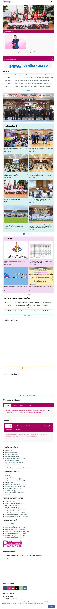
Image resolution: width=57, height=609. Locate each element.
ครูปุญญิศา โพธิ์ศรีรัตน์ (11, 435)
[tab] (7, 405)
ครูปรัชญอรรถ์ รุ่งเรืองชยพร (30, 437)
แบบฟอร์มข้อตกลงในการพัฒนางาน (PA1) (15, 486)
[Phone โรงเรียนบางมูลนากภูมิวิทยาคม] (21, 588)
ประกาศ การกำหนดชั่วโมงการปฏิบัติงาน (14, 492)
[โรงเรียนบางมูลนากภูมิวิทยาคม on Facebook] (5, 588)
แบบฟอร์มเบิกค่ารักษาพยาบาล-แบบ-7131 (15, 513)
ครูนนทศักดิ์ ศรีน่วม (17, 437)
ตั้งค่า (42, 603)
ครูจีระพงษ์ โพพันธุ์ (36, 435)
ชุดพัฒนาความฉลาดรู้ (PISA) (12, 464)
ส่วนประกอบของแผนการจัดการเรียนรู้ (14, 462)
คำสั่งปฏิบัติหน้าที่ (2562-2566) (12, 485)
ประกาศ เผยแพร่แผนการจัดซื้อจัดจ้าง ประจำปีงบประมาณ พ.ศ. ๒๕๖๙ (31, 305)
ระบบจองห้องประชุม (9, 526)
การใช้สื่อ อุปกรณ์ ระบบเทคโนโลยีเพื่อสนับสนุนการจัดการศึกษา (19, 468)
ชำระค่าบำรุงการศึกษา (10, 501)
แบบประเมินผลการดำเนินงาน (12, 505)
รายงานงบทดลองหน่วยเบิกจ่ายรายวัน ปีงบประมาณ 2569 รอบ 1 (30, 308)
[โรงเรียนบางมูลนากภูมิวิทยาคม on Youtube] (13, 588)
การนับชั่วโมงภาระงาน (10, 490)
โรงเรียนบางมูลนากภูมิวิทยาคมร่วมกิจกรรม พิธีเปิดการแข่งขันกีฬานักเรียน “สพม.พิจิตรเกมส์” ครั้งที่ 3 (15, 225)
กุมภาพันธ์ (15, 410)
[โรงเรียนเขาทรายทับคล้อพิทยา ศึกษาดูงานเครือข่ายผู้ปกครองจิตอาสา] (28, 107)
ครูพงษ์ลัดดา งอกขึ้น (24, 435)
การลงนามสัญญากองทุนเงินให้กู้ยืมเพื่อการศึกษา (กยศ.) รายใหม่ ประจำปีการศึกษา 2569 (39, 200)
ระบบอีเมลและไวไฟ (9, 524)
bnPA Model (8, 475)
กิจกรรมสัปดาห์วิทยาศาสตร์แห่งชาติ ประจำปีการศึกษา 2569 (15, 149)
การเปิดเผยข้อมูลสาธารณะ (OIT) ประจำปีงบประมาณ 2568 (15, 287)
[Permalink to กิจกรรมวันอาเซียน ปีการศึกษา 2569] (16, 189)
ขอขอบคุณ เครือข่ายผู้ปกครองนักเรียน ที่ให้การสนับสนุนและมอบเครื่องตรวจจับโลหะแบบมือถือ (41, 149)
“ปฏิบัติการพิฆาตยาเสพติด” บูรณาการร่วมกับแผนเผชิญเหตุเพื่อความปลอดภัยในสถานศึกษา (16, 174)
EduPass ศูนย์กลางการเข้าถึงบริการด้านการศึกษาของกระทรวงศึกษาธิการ (32, 75)
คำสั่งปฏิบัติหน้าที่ (9, 483)
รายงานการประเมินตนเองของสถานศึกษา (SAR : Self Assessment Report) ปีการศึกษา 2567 (40, 287)
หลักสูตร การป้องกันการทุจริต (12, 460)
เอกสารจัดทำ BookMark (11, 453)
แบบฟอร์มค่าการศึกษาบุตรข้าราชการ (13, 507)
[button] (28, 17)
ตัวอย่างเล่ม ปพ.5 (9, 451)
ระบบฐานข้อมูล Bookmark (11, 454)
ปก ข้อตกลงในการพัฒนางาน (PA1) (13, 488)
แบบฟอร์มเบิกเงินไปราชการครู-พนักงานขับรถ (16, 515)
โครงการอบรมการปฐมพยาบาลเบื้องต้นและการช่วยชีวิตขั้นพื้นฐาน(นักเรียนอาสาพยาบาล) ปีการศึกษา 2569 (40, 174)
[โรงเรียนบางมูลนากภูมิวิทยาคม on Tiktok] (17, 588)
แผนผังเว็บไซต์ (6, 559)
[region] (28, 17)
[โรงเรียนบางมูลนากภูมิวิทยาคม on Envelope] (25, 588)
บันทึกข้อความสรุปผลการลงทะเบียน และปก (15, 458)
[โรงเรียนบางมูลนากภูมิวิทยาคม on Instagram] (9, 588)
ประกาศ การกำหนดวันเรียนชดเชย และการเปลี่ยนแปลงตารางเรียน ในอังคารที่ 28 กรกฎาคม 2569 (33, 86)
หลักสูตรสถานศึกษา (9, 466)
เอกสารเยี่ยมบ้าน (9, 494)
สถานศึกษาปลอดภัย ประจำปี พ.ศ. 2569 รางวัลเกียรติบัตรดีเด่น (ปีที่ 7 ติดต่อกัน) (33, 78)
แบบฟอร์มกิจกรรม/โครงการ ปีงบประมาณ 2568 (16, 517)
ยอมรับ (51, 606)
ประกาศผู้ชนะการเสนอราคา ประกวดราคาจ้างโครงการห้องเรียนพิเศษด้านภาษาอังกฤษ (33, 302)
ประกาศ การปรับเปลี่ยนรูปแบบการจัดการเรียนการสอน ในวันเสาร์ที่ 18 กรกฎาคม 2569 (33, 84)
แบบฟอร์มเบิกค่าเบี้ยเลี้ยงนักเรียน (12, 511)
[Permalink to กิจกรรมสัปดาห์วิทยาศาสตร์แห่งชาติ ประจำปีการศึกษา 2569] (16, 137)
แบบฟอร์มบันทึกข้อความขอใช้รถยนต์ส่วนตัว (15, 509)
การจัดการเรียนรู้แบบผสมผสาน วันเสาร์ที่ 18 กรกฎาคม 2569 (15, 261)
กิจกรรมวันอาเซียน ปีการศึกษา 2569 (12, 199)
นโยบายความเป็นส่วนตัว (7, 603)
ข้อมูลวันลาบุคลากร (9, 477)
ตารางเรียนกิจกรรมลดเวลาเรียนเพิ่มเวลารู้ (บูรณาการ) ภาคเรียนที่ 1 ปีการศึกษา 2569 (40, 261)
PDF (21, 479)
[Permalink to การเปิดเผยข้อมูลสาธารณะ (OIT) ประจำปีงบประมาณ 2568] (16, 276)
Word (17, 479)
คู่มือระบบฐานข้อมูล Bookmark (12, 456)
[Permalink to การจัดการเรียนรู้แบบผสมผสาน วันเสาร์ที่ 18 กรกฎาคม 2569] (16, 250)
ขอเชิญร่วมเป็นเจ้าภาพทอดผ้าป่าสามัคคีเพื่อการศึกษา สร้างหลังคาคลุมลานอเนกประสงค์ (31, 81)
